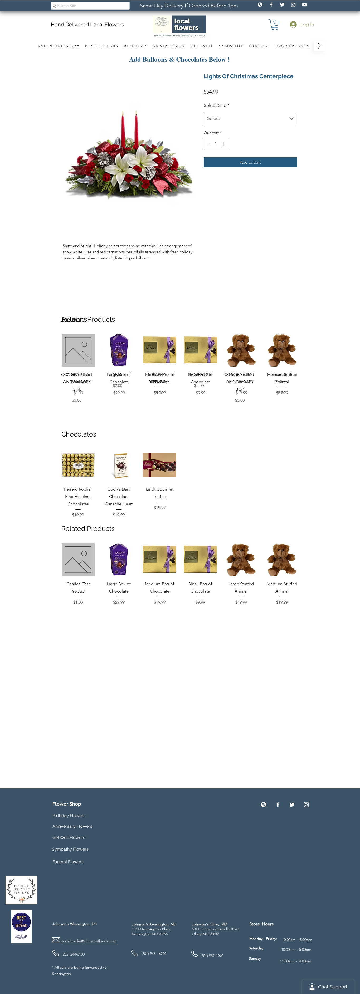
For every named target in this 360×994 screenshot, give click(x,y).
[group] (180, 368)
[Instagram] (306, 804)
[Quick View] (78, 350)
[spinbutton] (216, 144)
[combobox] (250, 118)
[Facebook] (277, 804)
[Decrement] (208, 144)
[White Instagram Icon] (293, 5)
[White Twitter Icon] (282, 5)
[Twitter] (292, 804)
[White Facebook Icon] (271, 5)
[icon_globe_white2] (260, 5)
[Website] (263, 804)
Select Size (217, 105)
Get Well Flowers (68, 837)
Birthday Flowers (68, 815)
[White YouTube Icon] (304, 5)
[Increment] (223, 144)
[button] (275, 24)
